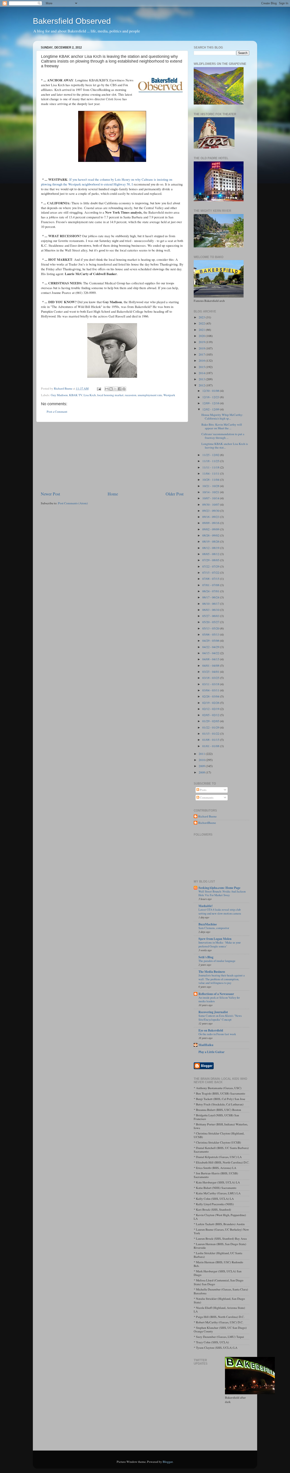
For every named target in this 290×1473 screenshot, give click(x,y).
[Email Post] (98, 388)
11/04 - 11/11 (211, 473)
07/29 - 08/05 (211, 560)
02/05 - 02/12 (211, 715)
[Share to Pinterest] (124, 389)
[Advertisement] (112, 456)
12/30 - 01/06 (211, 391)
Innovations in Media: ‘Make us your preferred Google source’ (219, 944)
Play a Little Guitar (211, 1052)
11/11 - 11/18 (211, 467)
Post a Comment (57, 412)
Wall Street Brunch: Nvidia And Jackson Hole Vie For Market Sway (222, 893)
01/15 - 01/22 (211, 734)
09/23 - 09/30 (211, 511)
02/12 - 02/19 (211, 709)
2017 (202, 354)
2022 (202, 323)
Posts (202, 790)
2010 (202, 760)
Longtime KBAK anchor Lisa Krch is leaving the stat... (224, 445)
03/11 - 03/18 (211, 684)
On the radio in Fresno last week (217, 1034)
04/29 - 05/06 (211, 641)
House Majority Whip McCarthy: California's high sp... (222, 416)
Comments (206, 797)
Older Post (175, 494)
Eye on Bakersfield (210, 1030)
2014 (202, 373)
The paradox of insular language (216, 961)
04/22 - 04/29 (211, 647)
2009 (202, 766)
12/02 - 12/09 (211, 409)
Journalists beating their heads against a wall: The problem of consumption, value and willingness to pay (221, 979)
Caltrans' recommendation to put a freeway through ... (222, 436)
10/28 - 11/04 (211, 480)
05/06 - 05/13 (211, 634)
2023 (202, 317)
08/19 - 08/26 (211, 541)
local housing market (110, 395)
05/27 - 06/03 (211, 616)
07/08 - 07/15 (211, 579)
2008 (202, 772)
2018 (202, 348)
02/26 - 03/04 (211, 696)
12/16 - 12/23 (211, 397)
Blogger (168, 1462)
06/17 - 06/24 (211, 597)
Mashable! (205, 906)
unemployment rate (150, 395)
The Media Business (211, 971)
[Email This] (106, 389)
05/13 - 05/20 (211, 628)
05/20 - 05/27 (211, 622)
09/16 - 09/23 (211, 517)
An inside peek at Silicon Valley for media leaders (219, 999)
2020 (202, 336)
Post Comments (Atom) (73, 503)
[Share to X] (115, 389)
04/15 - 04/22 (211, 653)
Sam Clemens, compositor (213, 928)
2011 (202, 754)
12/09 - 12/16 (211, 403)
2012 (202, 385)
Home (113, 494)
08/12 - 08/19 (211, 548)
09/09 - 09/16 (211, 523)
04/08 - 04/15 (211, 659)
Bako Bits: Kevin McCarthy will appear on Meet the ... (221, 426)
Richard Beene (207, 816)
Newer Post (50, 494)
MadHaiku (205, 1045)
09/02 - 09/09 (211, 529)
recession (130, 395)
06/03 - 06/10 (211, 610)
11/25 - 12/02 (211, 455)
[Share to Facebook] (119, 389)
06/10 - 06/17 (211, 604)
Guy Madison (59, 395)
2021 (202, 330)
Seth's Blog (205, 957)
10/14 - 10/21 (211, 492)
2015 (202, 367)
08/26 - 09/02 (211, 535)
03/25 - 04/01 (211, 672)
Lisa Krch (90, 395)
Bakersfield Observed (72, 21)
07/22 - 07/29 (211, 566)
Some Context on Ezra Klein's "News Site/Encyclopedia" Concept (220, 1018)
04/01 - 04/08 (211, 665)
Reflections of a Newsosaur (216, 994)
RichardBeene (207, 823)
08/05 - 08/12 (211, 554)
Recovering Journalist (213, 1012)
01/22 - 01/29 (211, 727)
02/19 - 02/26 (211, 703)
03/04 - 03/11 (211, 690)
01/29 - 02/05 (211, 721)
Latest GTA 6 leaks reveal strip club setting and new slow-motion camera (219, 911)
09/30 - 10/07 (211, 504)
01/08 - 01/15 (211, 740)
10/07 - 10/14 (211, 498)
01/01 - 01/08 (211, 746)
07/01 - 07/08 (211, 585)
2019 (202, 342)
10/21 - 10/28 (211, 486)
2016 (202, 360)
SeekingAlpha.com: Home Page (219, 887)
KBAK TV (75, 395)
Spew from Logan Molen (215, 938)
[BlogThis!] (111, 389)
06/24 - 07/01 (211, 591)
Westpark (169, 395)
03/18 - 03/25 (211, 678)
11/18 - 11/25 (211, 461)
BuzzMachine (207, 924)
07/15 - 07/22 (211, 573)
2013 (202, 379)
